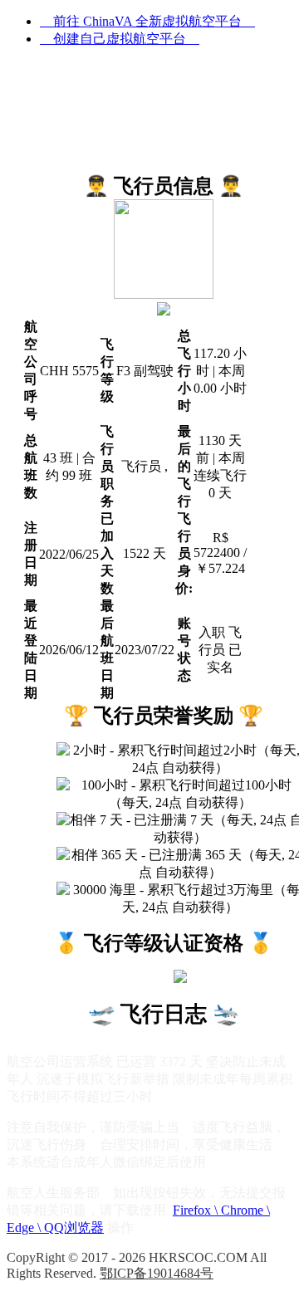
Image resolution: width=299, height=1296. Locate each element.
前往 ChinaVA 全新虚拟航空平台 (147, 21)
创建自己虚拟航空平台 (119, 39)
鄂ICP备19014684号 (156, 1273)
